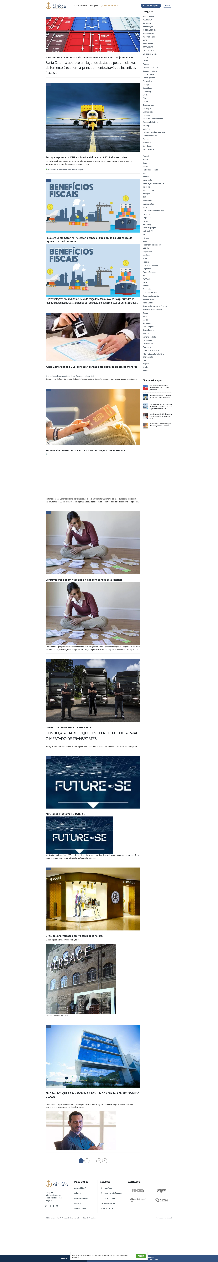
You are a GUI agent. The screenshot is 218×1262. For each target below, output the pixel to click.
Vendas (145, 367)
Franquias (146, 156)
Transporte (147, 347)
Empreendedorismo (150, 122)
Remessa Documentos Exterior (155, 306)
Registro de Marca (81, 1198)
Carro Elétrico (148, 50)
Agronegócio (148, 23)
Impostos (146, 187)
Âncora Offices (80, 5)
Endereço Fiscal (106, 1188)
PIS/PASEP (146, 279)
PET (144, 275)
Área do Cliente (80, 1208)
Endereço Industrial (108, 1198)
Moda (145, 241)
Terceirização (148, 344)
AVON (145, 40)
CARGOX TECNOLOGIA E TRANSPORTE (68, 727)
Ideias (145, 173)
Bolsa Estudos (148, 44)
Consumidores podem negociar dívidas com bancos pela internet (84, 579)
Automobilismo (149, 37)
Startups (146, 333)
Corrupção (147, 85)
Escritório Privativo (108, 1203)
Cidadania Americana (151, 67)
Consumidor (147, 81)
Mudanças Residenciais (152, 245)
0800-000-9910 (111, 6)
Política (146, 286)
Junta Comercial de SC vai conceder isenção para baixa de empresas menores (91, 366)
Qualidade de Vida (150, 293)
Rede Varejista (148, 299)
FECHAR (141, 1256)
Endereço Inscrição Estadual (111, 1193)
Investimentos (148, 204)
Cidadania (146, 64)
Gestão (145, 160)
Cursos (145, 102)
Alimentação (148, 27)
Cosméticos (147, 88)
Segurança (147, 323)
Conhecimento (148, 74)
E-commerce (148, 112)
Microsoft (146, 238)
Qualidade (147, 289)
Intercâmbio (147, 200)
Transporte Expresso (151, 350)
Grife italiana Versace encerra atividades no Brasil (75, 935)
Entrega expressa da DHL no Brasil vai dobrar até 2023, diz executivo (86, 157)
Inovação (146, 194)
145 (99, 1161)
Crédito (146, 95)
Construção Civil (149, 78)
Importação (147, 180)
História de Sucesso (150, 170)
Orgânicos (147, 269)
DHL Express (147, 108)
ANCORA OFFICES (149, 30)
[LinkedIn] (46, 1206)
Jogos (145, 207)
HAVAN (145, 166)
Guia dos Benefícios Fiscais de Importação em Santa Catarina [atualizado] (90, 57)
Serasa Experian (149, 330)
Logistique (147, 218)
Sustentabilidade (149, 337)
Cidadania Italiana (150, 71)
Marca (145, 221)
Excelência (147, 142)
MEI (144, 235)
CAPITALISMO (148, 47)
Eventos (146, 139)
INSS (144, 197)
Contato (77, 1203)
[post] (145, 387)
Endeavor (146, 129)
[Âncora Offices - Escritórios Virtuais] (56, 5)
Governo (146, 163)
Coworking (147, 91)
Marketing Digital (149, 228)
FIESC (145, 153)
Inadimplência (148, 190)
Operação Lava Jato (150, 265)
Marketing (147, 224)
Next (104, 1160)
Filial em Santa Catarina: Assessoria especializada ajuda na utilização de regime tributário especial (161, 406)
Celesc (145, 61)
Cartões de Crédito (150, 54)
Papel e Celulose (149, 272)
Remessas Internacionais (152, 310)
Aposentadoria (148, 33)
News (145, 258)
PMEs (145, 282)
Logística (146, 214)
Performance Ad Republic (164, 1218)
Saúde (145, 316)
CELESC (145, 57)
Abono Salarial (148, 16)
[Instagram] (49, 1206)
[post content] (93, 34)
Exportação (147, 146)
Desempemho (148, 105)
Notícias (146, 262)
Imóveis (146, 177)
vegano (146, 364)
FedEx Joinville (148, 149)
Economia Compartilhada (153, 119)
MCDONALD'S (148, 231)
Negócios (146, 255)
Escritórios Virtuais (150, 136)
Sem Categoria (148, 327)
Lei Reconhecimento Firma (153, 211)
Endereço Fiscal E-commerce (154, 132)
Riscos (145, 313)
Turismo (146, 360)
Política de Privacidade (89, 1218)
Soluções (94, 6)
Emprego (146, 125)
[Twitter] (57, 1206)
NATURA (146, 248)
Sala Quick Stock (107, 1208)
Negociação (147, 252)
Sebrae (145, 320)
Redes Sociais (148, 303)
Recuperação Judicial (151, 296)
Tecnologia (147, 340)
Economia (147, 115)
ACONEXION (147, 20)
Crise (145, 98)
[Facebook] (53, 1206)
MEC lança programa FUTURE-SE (65, 813)
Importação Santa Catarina (153, 183)
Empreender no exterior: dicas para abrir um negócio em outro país (85, 450)
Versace (146, 370)
